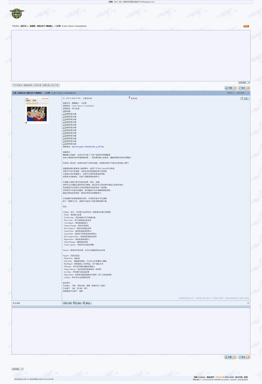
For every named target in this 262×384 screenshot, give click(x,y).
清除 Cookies (199, 377)
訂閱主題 (37, 85)
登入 (121, 2)
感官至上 (24, 26)
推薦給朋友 (28, 85)
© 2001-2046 (224, 377)
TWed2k (15, 26)
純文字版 (55, 85)
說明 (246, 377)
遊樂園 (32, 26)
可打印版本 (17, 85)
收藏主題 (46, 85)
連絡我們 (210, 377)
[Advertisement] (131, 58)
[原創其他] (21, 93)
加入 (116, 2)
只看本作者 (87, 98)
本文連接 (16, 303)
